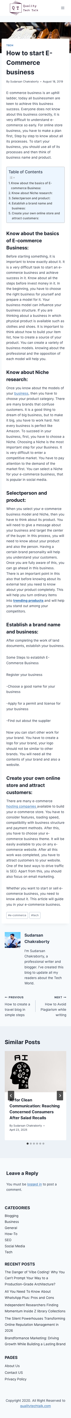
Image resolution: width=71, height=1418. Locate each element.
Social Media (15, 1246)
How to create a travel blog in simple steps (17, 1006)
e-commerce (17, 915)
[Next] (60, 1095)
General (11, 1228)
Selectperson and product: (31, 198)
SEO (8, 1240)
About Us (12, 1366)
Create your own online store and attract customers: (36, 215)
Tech (9, 45)
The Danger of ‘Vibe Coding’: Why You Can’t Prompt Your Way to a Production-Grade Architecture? (35, 1278)
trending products (28, 601)
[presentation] (35, 1071)
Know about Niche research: (32, 193)
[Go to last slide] (11, 1095)
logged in (34, 1184)
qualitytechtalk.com (35, 1406)
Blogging (11, 1216)
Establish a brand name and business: (32, 205)
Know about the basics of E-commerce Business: (31, 185)
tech (35, 915)
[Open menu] (62, 8)
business (21, 393)
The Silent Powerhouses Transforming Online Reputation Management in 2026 (35, 1324)
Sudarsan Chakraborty (24, 81)
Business (12, 1222)
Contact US (14, 1373)
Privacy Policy (15, 1379)
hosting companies (21, 806)
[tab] (28, 1144)
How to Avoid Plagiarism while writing (53, 1006)
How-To (11, 1234)
